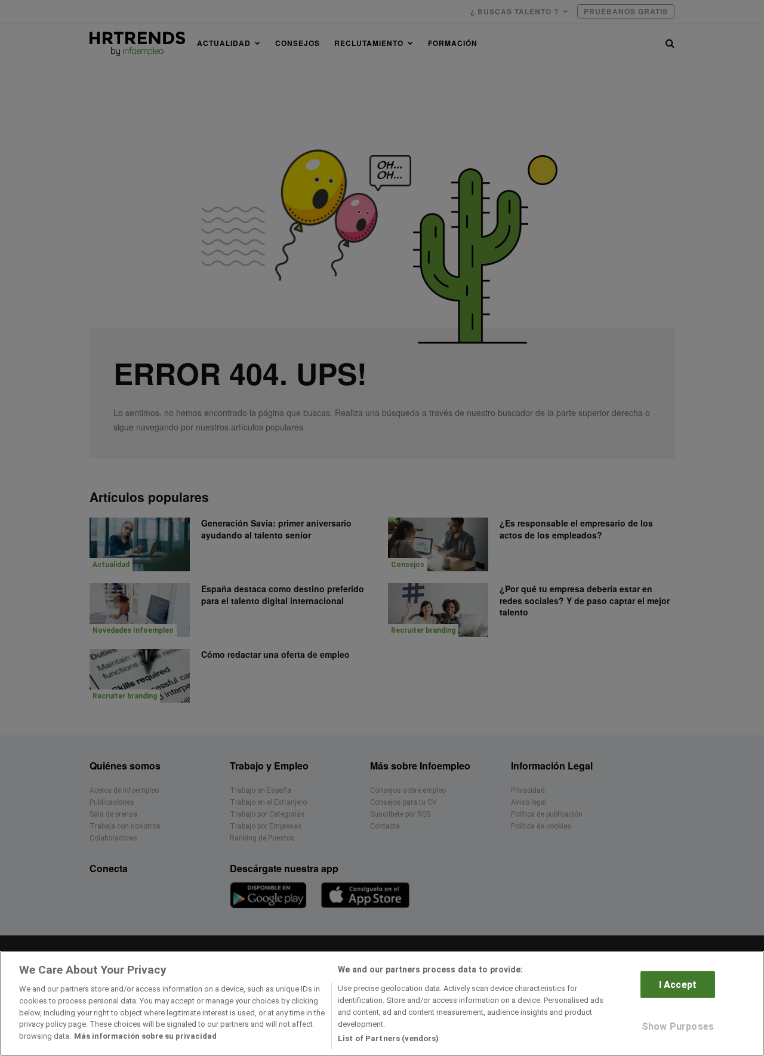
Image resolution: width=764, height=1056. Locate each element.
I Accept (678, 984)
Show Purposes (678, 1026)
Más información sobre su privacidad (145, 1036)
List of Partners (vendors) (388, 1037)
